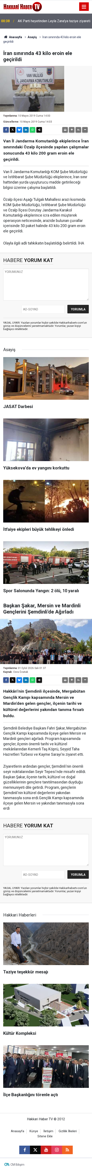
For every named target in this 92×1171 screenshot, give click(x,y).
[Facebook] (6, 130)
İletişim (48, 1131)
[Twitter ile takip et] (35, 1150)
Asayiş (32, 37)
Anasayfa (15, 37)
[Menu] (84, 7)
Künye (34, 1131)
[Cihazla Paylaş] (39, 130)
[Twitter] (12, 130)
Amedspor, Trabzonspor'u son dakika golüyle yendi (51, 21)
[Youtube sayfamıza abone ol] (46, 1150)
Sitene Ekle (45, 1136)
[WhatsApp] (32, 130)
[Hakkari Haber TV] (22, 6)
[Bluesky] (19, 130)
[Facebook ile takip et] (24, 1150)
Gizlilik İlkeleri (68, 1131)
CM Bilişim (17, 1164)
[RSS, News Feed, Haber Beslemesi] (67, 1150)
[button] (71, 130)
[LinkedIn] (26, 130)
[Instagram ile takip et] (56, 1150)
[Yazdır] (65, 130)
